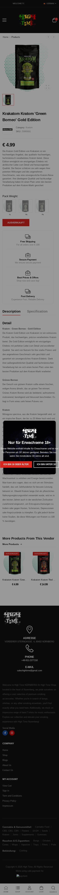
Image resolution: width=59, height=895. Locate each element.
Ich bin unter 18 (46, 464)
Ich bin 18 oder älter (16, 464)
